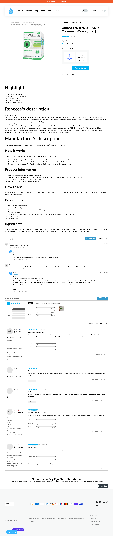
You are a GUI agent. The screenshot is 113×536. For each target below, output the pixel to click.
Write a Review (102, 298)
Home (12, 23)
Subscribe (102, 486)
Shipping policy (94, 525)
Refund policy (93, 516)
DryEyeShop (14, 520)
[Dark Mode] (85, 10)
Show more (56, 474)
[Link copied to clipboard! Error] (73, 74)
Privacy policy (93, 519)
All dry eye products (27, 23)
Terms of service (94, 522)
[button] (93, 10)
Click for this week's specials (56, 2)
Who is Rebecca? (10, 115)
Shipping (64, 44)
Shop (17, 23)
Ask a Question (90, 238)
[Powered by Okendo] (12, 239)
